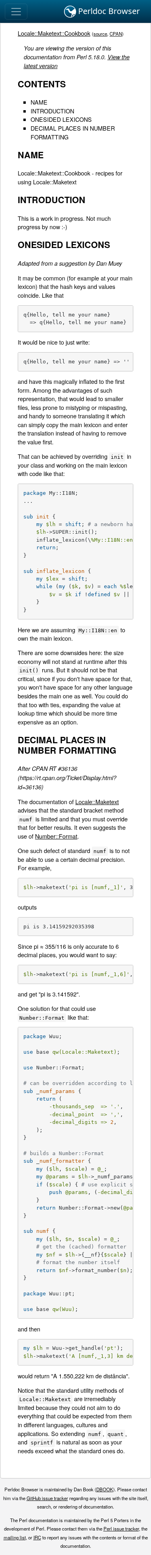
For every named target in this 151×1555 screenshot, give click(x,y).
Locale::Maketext (97, 801)
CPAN (116, 33)
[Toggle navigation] (16, 12)
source (100, 33)
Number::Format (56, 836)
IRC (37, 1537)
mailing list (15, 1537)
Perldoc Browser (108, 11)
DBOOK (104, 1489)
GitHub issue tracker (47, 1498)
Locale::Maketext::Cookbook (54, 33)
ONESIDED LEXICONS (61, 119)
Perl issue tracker (121, 1528)
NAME (39, 102)
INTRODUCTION (52, 111)
